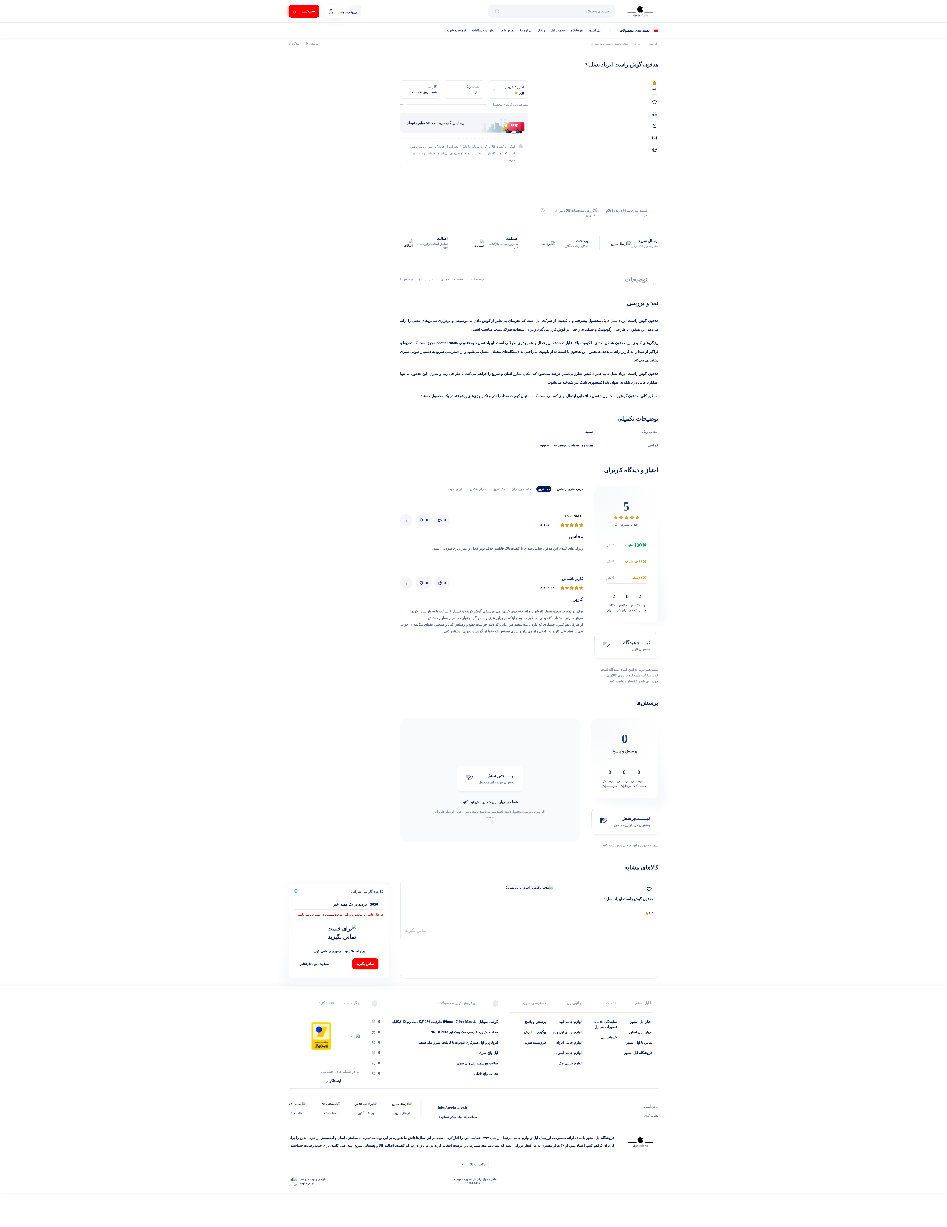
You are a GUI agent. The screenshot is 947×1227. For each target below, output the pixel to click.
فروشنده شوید (456, 30)
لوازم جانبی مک (570, 1063)
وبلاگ (541, 30)
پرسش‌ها (406, 279)
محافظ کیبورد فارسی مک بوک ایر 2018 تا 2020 (464, 1032)
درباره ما (526, 30)
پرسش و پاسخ (535, 1022)
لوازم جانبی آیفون (569, 1053)
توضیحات (477, 279)
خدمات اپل (557, 30)
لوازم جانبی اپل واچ (567, 1032)
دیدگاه (294, 43)
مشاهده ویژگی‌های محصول (510, 104)
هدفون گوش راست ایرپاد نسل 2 (628, 899)
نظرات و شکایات (483, 30)
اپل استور (594, 30)
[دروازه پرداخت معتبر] (321, 1035)
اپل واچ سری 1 (487, 1053)
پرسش (312, 43)
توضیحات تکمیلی (452, 279)
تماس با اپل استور (639, 1042)
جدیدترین (544, 489)
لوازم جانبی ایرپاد (569, 1042)
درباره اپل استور (640, 1032)
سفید (589, 432)
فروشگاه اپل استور (638, 1053)
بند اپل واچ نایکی (486, 1073)
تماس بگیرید (416, 930)
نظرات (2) (426, 279)
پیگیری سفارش (535, 1032)
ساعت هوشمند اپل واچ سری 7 (476, 1063)
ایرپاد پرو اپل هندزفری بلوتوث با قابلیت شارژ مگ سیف (458, 1042)
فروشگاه (577, 30)
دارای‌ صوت (455, 489)
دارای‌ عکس (478, 489)
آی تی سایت (307, 1183)
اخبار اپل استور (641, 1022)
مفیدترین (499, 489)
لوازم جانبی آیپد (570, 1022)
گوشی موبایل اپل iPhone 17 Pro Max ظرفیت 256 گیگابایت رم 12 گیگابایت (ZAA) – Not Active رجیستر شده (443, 1022)
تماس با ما (507, 30)
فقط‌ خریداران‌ (521, 489)
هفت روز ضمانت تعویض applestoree (566, 445)
